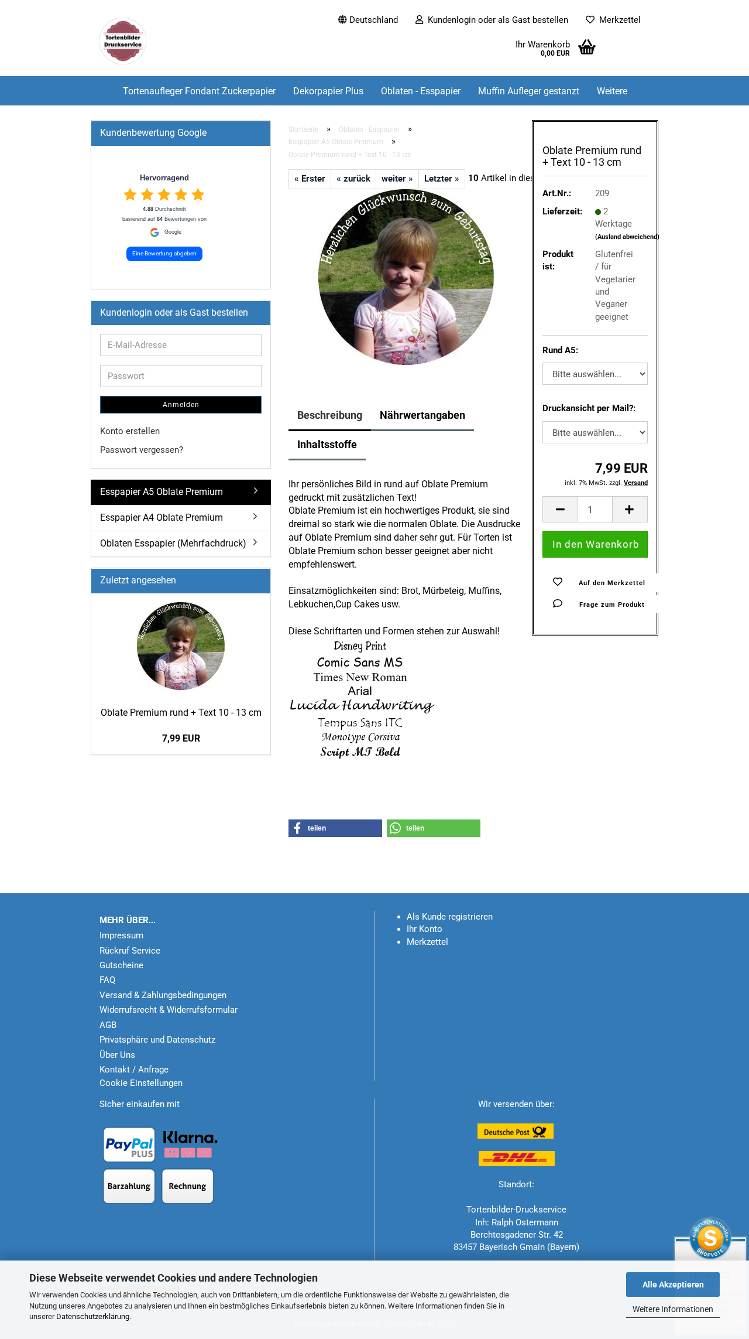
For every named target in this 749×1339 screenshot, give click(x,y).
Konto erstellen (130, 431)
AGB (107, 1025)
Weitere (612, 91)
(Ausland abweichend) (627, 237)
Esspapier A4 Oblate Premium (161, 517)
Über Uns (117, 1055)
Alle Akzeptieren (673, 1284)
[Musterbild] (406, 276)
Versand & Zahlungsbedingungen (162, 995)
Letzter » (441, 178)
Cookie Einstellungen (141, 1083)
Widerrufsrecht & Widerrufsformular (168, 1010)
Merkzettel (618, 20)
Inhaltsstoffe (327, 444)
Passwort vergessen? (141, 450)
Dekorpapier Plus (328, 91)
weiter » (397, 178)
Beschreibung (329, 415)
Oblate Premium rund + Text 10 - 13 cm (181, 712)
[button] (368, 14)
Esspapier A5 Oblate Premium (161, 491)
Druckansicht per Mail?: (588, 408)
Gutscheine (121, 965)
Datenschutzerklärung (92, 1316)
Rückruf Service (129, 950)
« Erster (309, 178)
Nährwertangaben (422, 415)
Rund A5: (560, 350)
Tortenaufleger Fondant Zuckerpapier (199, 91)
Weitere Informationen (673, 1309)
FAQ (107, 980)
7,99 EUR (181, 738)
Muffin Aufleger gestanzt (528, 91)
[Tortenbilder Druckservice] (138, 41)
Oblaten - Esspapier (421, 91)
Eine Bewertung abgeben (164, 253)
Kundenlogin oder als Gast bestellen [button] (495, 20)
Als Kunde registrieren (450, 916)
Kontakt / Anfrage (134, 1069)
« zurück (353, 178)
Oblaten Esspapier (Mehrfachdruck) (173, 543)
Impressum (121, 935)
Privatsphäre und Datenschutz (157, 1039)
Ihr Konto (424, 929)
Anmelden (181, 405)
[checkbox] (130, 194)
